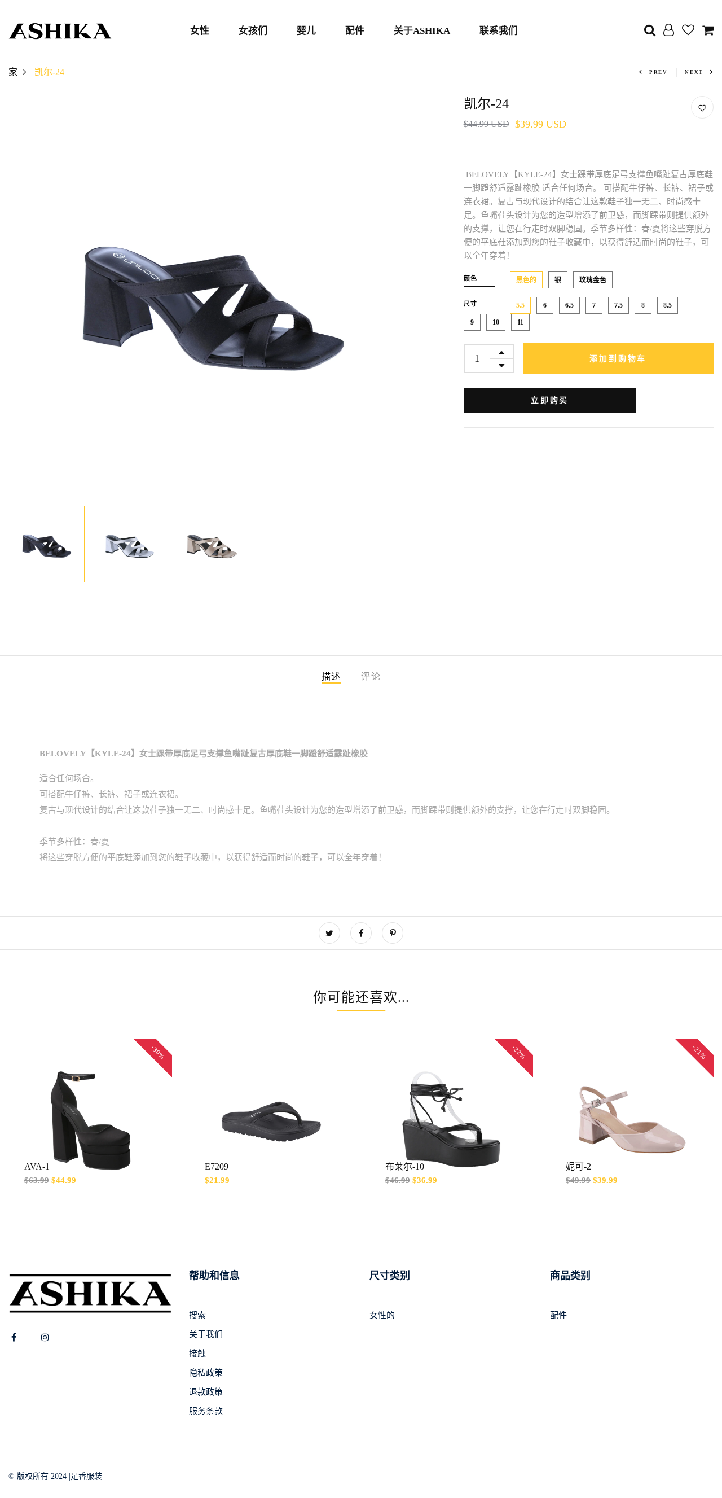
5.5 (520, 305)
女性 (199, 30)
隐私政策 (206, 1372)
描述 (331, 676)
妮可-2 (578, 1166)
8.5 (667, 305)
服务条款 (206, 1411)
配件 (354, 30)
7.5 (618, 305)
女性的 (382, 1315)
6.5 (569, 305)
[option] (210, 298)
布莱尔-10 (404, 1166)
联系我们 (498, 30)
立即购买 (550, 400)
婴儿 (306, 30)
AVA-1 (37, 1166)
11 (520, 322)
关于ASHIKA (422, 30)
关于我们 (206, 1334)
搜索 (197, 1315)
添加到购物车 (617, 358)
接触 (197, 1353)
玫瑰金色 (592, 280)
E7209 (216, 1166)
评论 (371, 676)
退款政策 (206, 1391)
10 (495, 322)
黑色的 (526, 280)
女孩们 (253, 30)
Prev (658, 72)
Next (694, 72)
